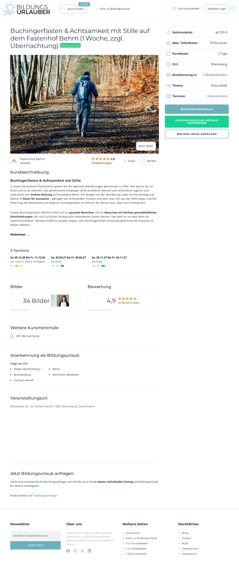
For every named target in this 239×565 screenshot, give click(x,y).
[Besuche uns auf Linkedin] (89, 551)
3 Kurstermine (217, 96)
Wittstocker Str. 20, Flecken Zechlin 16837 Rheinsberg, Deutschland (52, 406)
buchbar (56, 261)
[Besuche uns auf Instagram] (75, 551)
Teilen (131, 161)
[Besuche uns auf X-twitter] (82, 551)
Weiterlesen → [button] (19, 234)
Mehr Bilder (146, 146)
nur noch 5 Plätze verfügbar (27, 261)
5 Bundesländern (215, 75)
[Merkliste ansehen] (234, 9)
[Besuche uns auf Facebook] (68, 551)
